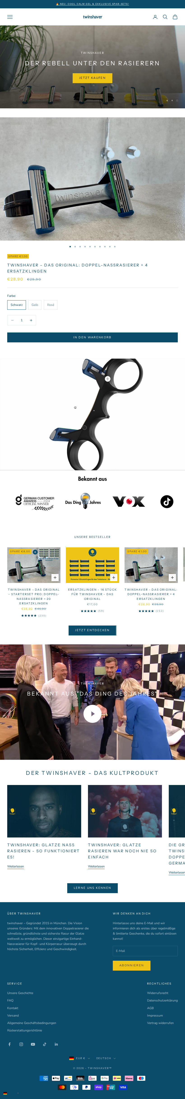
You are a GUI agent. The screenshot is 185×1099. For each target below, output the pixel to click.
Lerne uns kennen (92, 887)
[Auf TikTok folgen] (44, 1043)
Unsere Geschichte (20, 992)
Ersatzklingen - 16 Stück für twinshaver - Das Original (92, 593)
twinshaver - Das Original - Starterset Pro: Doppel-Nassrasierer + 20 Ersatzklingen (34, 595)
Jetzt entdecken (92, 630)
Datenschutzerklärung (162, 1000)
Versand (13, 1015)
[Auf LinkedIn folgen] (56, 1043)
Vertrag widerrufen (160, 1022)
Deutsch (103, 1057)
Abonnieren (131, 965)
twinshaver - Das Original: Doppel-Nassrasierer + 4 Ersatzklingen (151, 593)
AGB (150, 1007)
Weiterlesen (15, 866)
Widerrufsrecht (157, 992)
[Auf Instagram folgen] (21, 1043)
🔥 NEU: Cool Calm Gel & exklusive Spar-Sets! (92, 3)
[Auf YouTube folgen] (33, 1043)
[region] (92, 66)
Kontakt (12, 1007)
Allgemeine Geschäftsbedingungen (31, 1022)
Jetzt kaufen (27, 84)
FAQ (10, 1000)
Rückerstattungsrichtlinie (24, 1030)
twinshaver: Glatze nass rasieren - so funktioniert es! (43, 850)
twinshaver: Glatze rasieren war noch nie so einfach (122, 850)
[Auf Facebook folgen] (9, 1043)
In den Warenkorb (92, 336)
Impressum (155, 1015)
